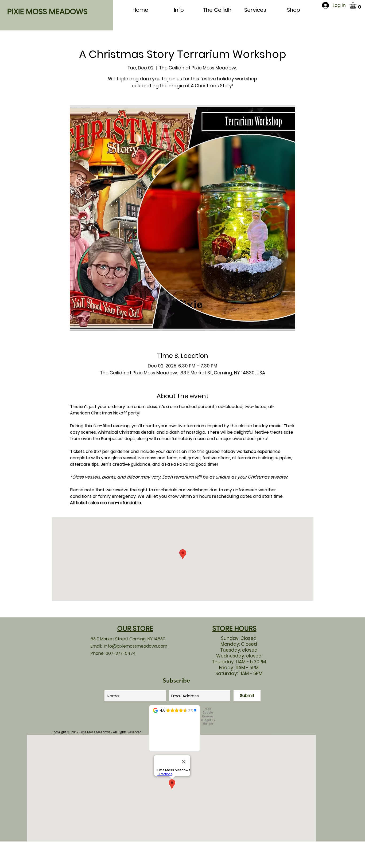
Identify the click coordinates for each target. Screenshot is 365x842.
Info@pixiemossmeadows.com (135, 646)
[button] (357, 5)
